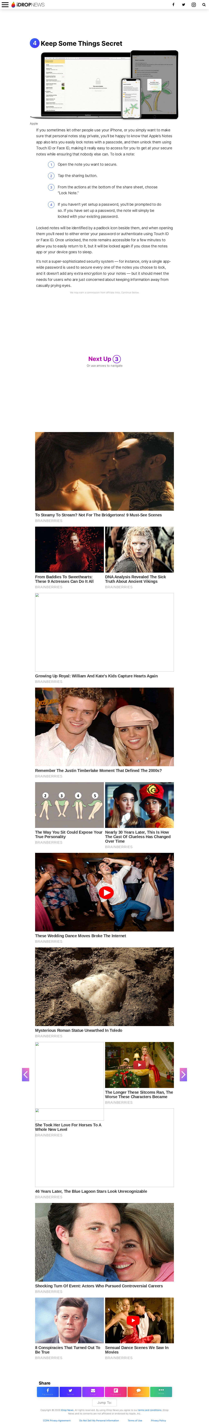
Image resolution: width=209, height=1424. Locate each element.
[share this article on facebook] (48, 1392)
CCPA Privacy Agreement (57, 1420)
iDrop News (67, 1410)
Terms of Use (135, 1420)
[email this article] (93, 1392)
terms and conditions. (150, 1410)
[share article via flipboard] (116, 1392)
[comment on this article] (138, 1392)
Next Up (103, 358)
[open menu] (5, 4)
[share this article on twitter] (70, 1392)
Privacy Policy (158, 1420)
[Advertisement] (104, 24)
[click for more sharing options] (161, 1392)
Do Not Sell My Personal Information (99, 1420)
